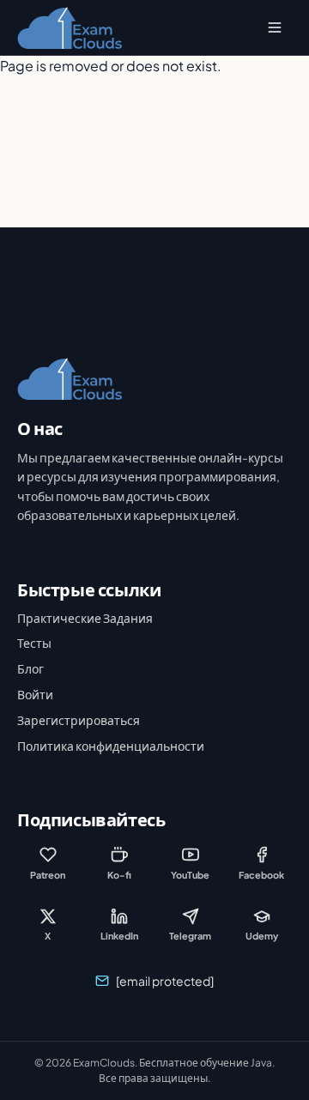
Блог (30, 668)
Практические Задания (85, 618)
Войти (35, 694)
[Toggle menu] (275, 27)
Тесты (34, 642)
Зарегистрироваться (78, 720)
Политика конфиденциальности (110, 745)
